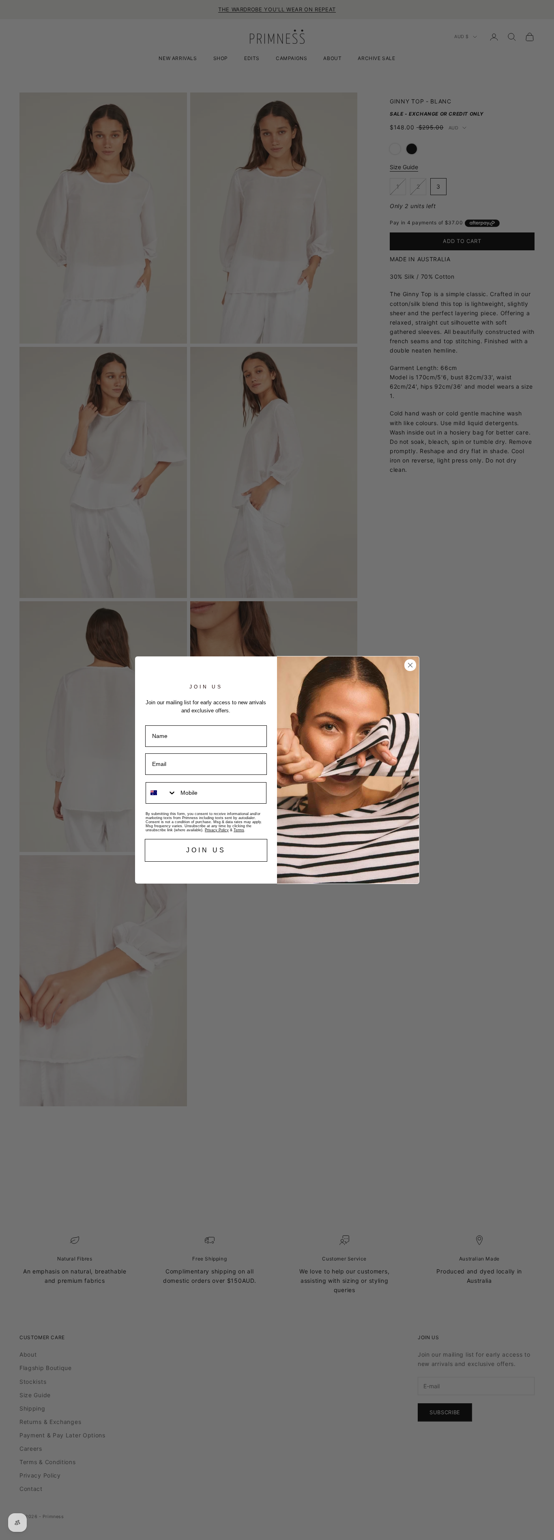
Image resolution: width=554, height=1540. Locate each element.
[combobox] (161, 793)
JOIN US (206, 850)
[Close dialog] (410, 665)
